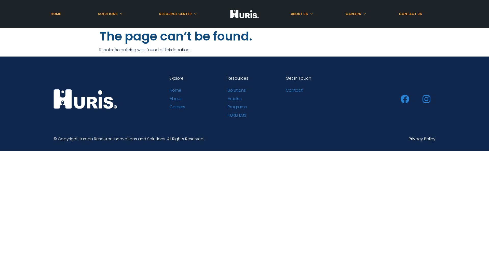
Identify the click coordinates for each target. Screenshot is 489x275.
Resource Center (175, 13)
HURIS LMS (237, 115)
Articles (235, 99)
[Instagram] (427, 99)
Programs (237, 107)
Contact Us (410, 13)
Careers (353, 13)
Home (56, 13)
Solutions (108, 13)
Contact (294, 90)
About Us (299, 13)
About (176, 99)
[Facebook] (405, 99)
